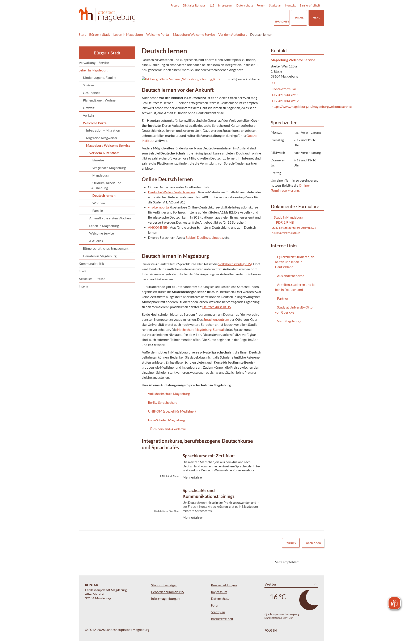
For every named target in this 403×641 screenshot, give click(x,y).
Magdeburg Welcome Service (194, 34)
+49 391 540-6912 (285, 101)
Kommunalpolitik (91, 263)
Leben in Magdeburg (128, 34)
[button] (201, 79)
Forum (260, 5)
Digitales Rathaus (194, 5)
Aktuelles (96, 241)
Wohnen (98, 203)
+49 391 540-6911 (285, 95)
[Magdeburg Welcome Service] (296, 83)
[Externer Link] (241, 18)
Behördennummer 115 (167, 592)
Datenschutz (244, 5)
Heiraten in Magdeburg (99, 256)
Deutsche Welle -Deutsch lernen (171, 192)
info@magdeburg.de (165, 598)
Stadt (82, 271)
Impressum (225, 5)
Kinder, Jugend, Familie (99, 77)
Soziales (88, 85)
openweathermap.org (286, 614)
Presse (174, 5)
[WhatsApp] (319, 562)
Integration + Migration (103, 130)
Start (82, 34)
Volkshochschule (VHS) (235, 264)
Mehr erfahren (200, 473)
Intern (83, 286)
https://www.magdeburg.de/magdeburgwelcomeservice (311, 106)
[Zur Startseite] (107, 14)
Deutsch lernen (261, 34)
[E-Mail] (314, 562)
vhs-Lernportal (159, 207)
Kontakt (290, 5)
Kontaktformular (283, 89)
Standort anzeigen (164, 585)
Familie (97, 210)
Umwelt (88, 108)
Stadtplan (275, 5)
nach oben (313, 543)
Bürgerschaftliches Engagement (105, 248)
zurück (291, 543)
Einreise (98, 160)
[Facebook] (309, 562)
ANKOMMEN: (158, 227)
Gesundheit (91, 93)
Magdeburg (100, 175)
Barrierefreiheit (310, 5)
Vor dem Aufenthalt (232, 34)
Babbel (191, 237)
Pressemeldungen (224, 585)
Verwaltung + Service (94, 63)
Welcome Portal (158, 34)
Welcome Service (101, 233)
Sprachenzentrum (216, 319)
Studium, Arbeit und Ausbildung (106, 185)
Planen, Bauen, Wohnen (100, 100)
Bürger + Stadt (99, 34)
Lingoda (217, 237)
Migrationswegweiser (101, 138)
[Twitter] (303, 562)
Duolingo (203, 237)
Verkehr (88, 115)
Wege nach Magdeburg (109, 168)
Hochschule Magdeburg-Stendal (200, 329)
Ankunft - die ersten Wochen (110, 218)
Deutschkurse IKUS (216, 307)
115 (211, 5)
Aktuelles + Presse (92, 279)
